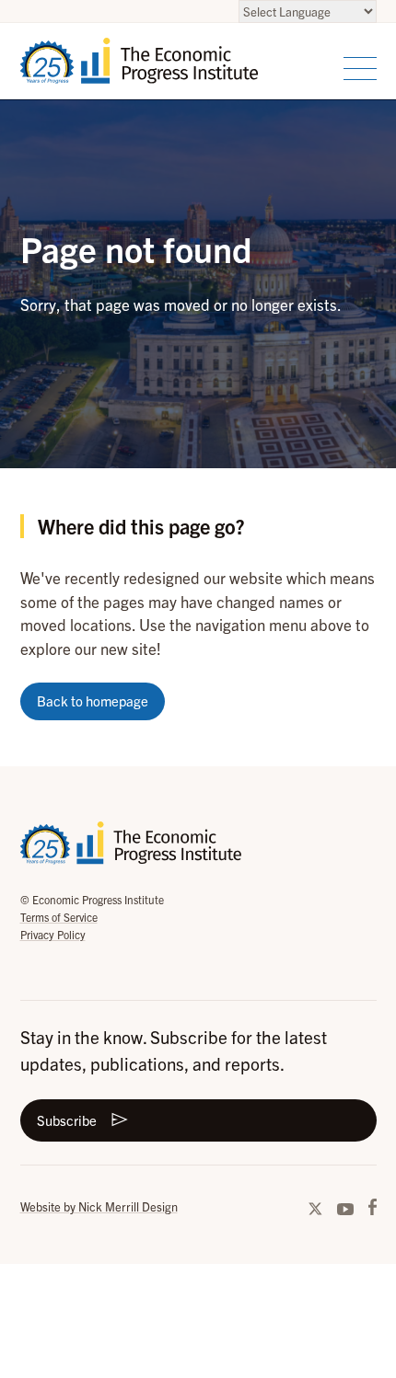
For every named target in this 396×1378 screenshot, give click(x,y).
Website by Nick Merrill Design (99, 1206)
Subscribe (67, 1120)
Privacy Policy (53, 934)
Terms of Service (59, 917)
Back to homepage (92, 700)
